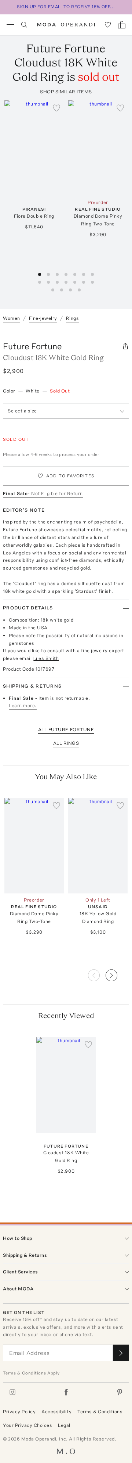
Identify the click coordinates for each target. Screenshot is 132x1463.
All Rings (66, 743)
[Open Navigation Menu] (10, 24)
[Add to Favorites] (56, 107)
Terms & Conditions (99, 1411)
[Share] (125, 346)
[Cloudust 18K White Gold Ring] (66, 1084)
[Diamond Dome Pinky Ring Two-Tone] (98, 148)
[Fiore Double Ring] (34, 148)
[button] (117, 973)
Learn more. (23, 705)
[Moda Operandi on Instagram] (12, 1392)
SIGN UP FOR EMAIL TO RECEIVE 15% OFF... (66, 6)
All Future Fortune (66, 729)
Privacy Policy (19, 1411)
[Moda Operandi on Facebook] (66, 1392)
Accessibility (56, 1411)
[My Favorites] (107, 24)
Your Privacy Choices (27, 1425)
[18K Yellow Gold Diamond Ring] (98, 845)
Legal (64, 1425)
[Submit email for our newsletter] (121, 1353)
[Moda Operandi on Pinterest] (119, 1392)
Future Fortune (32, 346)
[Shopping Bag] (121, 24)
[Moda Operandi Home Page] (66, 25)
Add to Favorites (70, 475)
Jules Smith (46, 658)
